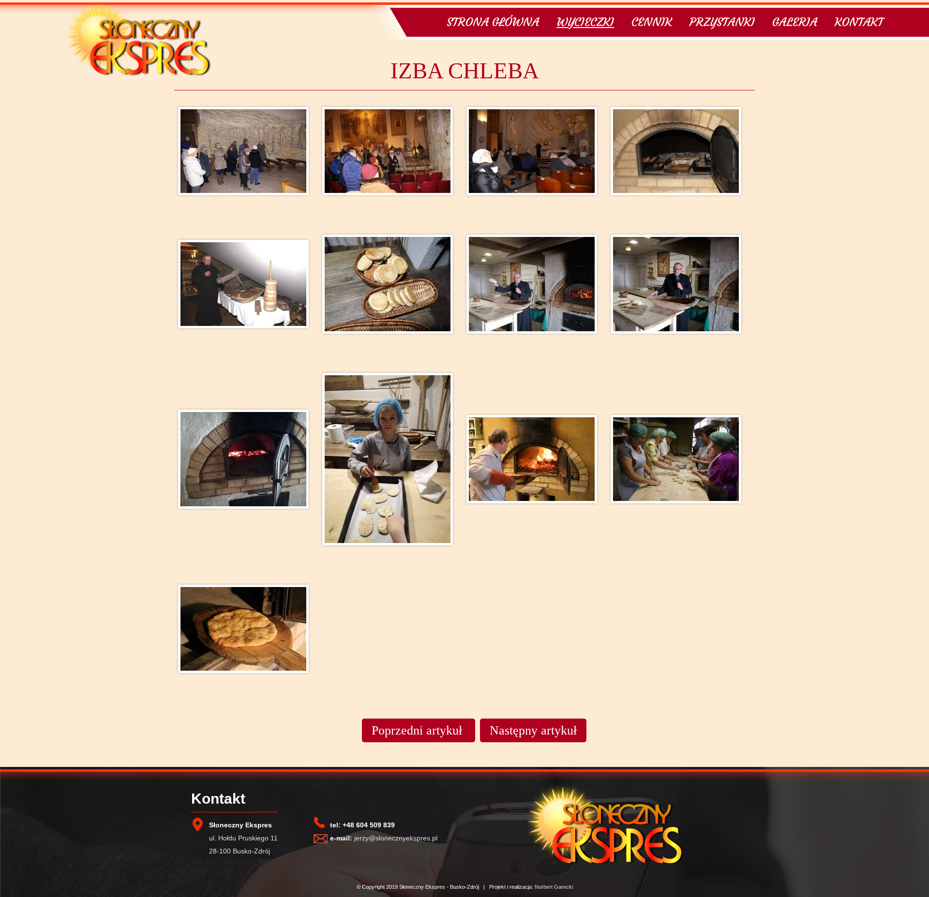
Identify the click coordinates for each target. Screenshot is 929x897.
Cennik (651, 22)
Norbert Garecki (554, 887)
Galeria (794, 22)
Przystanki (722, 22)
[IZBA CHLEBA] (246, 166)
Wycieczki (585, 22)
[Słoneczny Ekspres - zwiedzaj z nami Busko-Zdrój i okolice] (138, 74)
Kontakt (859, 22)
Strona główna (493, 22)
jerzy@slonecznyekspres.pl (395, 838)
